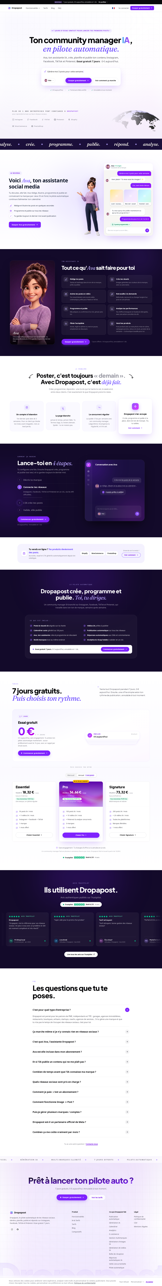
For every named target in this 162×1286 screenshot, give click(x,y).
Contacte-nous (92, 1135)
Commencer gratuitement (32, 511)
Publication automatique (114, 1209)
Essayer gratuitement (141, 8)
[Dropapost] (15, 8)
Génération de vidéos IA (117, 1240)
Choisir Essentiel (33, 826)
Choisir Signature (127, 826)
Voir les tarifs (97, 1189)
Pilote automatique (116, 1259)
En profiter (102, 2)
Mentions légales (141, 1218)
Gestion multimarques (118, 1229)
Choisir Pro (80, 827)
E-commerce (114, 1225)
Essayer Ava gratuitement (23, 224)
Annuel (86, 767)
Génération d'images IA (117, 1234)
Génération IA (114, 1214)
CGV (135, 1214)
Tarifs (45, 8)
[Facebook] (18, 1221)
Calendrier (113, 1218)
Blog (53, 8)
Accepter (149, 1282)
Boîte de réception (116, 1245)
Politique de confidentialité (139, 1209)
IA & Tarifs (76, 1212)
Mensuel (70, 767)
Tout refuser (124, 1282)
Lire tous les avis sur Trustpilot (79, 946)
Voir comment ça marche (105, 80)
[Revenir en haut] (149, 1272)
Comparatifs (77, 1223)
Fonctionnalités (32, 8)
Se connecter (124, 8)
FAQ (59, 8)
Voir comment (134, 428)
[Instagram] (12, 1221)
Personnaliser (136, 1282)
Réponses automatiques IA (115, 1250)
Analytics (112, 1222)
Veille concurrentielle (117, 1255)
